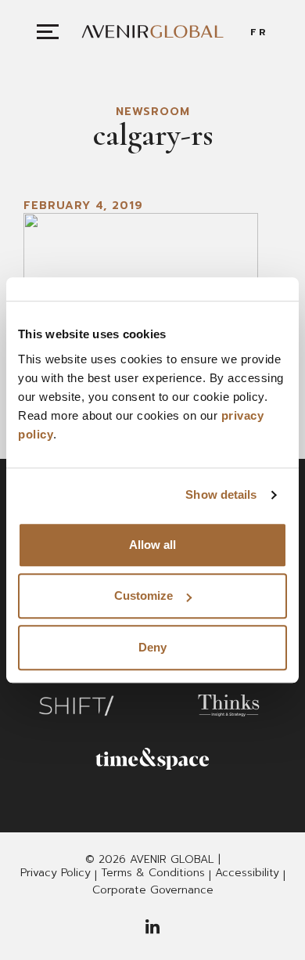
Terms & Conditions (153, 873)
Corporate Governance (153, 890)
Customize (143, 595)
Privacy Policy (55, 873)
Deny (152, 647)
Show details (221, 494)
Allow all (152, 544)
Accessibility (247, 873)
